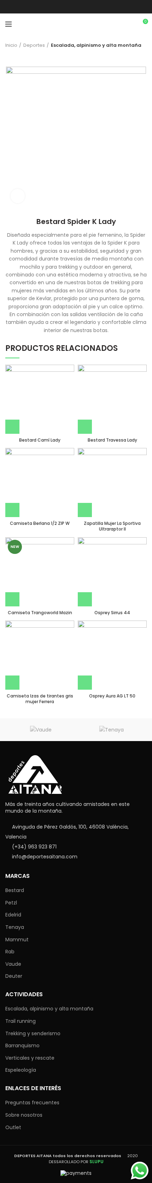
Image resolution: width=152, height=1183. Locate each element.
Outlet (13, 1127)
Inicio (11, 45)
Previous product (8, 56)
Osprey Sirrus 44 (112, 613)
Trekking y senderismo (32, 1033)
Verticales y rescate (29, 1057)
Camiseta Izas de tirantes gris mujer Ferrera (40, 698)
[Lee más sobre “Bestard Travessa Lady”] (85, 427)
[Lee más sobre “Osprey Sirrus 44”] (85, 599)
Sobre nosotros (23, 1114)
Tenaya (14, 927)
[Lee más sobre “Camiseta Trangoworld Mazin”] (12, 599)
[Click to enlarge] (18, 196)
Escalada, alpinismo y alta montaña (96, 45)
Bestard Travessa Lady (112, 440)
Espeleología (20, 1069)
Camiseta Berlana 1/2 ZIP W (40, 523)
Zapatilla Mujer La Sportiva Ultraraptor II (112, 526)
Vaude (13, 964)
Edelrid (13, 914)
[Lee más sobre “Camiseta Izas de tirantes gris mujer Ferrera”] (12, 682)
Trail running (20, 1021)
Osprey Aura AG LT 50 (112, 696)
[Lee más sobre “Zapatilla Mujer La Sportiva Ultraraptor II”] (85, 510)
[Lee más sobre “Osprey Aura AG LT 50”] (85, 682)
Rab (9, 951)
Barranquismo (22, 1045)
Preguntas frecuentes (32, 1102)
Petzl (11, 902)
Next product (23, 56)
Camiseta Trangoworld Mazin (40, 613)
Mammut (17, 939)
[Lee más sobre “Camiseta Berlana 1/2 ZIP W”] (12, 510)
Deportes (34, 45)
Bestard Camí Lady (39, 440)
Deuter (13, 976)
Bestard (14, 890)
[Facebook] (76, 6)
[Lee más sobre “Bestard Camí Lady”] (12, 427)
